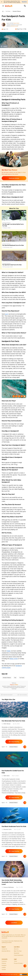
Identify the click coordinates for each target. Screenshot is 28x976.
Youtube (4, 969)
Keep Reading (15, 741)
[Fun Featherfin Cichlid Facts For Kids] (14, 759)
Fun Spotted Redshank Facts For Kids (13, 245)
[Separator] (25, 965)
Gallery (5, 46)
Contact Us (4, 949)
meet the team (18, 951)
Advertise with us (6, 951)
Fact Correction (23, 694)
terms (15, 961)
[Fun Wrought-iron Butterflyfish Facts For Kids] (14, 215)
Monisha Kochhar (14, 26)
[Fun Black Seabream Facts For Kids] (14, 815)
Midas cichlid (14, 658)
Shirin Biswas (7, 724)
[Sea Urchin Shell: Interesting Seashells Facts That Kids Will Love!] (14, 869)
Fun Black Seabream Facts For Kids (14, 826)
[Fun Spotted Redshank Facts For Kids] (14, 236)
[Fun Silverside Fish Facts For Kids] (14, 709)
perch (6, 314)
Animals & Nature (6, 222)
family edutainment (18, 955)
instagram (4, 965)
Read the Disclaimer (7, 694)
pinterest (4, 963)
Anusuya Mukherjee (9, 887)
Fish (15, 677)
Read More (24, 1)
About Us (16, 949)
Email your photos (14, 178)
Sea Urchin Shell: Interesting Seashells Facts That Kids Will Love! (12, 882)
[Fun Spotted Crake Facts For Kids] (14, 256)
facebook (4, 961)
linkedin (4, 967)
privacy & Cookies (18, 963)
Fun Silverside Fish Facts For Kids (13, 721)
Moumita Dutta (7, 829)
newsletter (16, 953)
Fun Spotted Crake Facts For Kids (12, 264)
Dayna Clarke (16, 23)
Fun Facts (8, 11)
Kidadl (3, 11)
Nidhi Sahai (6, 775)
